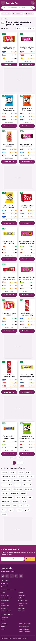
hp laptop (30, 476)
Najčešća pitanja (24, 626)
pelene (30, 497)
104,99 (32, 210)
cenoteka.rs (4, 583)
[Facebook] (3, 576)
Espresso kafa (5, 600)
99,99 (15, 52)
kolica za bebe (20, 497)
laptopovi (21, 476)
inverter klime (17, 489)
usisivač (23, 493)
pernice (4, 472)
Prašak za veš (5, 605)
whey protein (6, 506)
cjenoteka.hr (4, 586)
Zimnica (30, 14)
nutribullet (14, 493)
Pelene (3, 592)
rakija (24, 501)
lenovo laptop (6, 480)
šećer (3, 510)
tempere (12, 472)
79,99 (15, 113)
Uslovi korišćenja (24, 629)
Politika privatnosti (24, 631)
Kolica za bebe (5, 595)
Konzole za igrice (6, 611)
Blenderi (20, 592)
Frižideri (20, 605)
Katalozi (7, 14)
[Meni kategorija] (3, 3)
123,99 (32, 155)
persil (27, 510)
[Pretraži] (4, 7)
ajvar (14, 506)
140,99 (14, 288)
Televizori (21, 611)
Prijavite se (30, 559)
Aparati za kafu (22, 600)
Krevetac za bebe (6, 598)
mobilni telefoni (7, 485)
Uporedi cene (8, 64)
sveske (21, 472)
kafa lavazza (5, 501)
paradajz (19, 510)
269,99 (14, 149)
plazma (4, 514)
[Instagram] (16, 576)
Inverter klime (22, 595)
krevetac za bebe (7, 497)
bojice (28, 472)
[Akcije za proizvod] (15, 35)
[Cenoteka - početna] (18, 3)
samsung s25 (27, 480)
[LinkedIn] (12, 576)
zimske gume (6, 489)
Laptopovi (21, 598)
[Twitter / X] (7, 576)
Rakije (2, 603)
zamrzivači (28, 489)
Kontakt (3, 629)
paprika (11, 510)
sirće (26, 506)
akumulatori (27, 485)
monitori (17, 485)
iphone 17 (16, 480)
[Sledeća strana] (22, 463)
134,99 (32, 58)
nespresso (16, 501)
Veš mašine (4, 608)
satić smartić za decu (8, 476)
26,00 (32, 386)
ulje (21, 506)
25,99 (32, 379)
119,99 (32, 149)
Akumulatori (21, 608)
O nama (3, 626)
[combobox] (17, 8)
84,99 (32, 447)
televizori (5, 493)
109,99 (32, 217)
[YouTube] (21, 576)
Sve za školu (18, 14)
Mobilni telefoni (22, 603)
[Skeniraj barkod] (31, 7)
